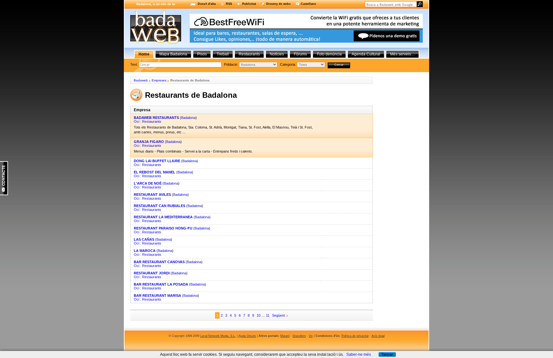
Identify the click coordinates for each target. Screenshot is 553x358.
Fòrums (300, 54)
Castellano (308, 3)
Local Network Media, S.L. (218, 335)
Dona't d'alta (207, 3)
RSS (229, 3)
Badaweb (141, 80)
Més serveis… (402, 54)
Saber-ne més (358, 354)
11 (267, 315)
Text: (134, 64)
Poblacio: (231, 64)
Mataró (285, 335)
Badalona (188, 118)
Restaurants (151, 121)
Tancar (387, 354)
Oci (136, 121)
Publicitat (249, 3)
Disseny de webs (278, 3)
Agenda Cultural (366, 54)
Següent (278, 315)
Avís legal (378, 335)
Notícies (277, 54)
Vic (311, 335)
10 (258, 315)
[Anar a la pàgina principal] (155, 42)
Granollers (299, 335)
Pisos (202, 54)
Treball (223, 54)
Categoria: (288, 64)
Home (144, 54)
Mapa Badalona (173, 54)
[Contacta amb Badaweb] (4, 194)
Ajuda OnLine (247, 335)
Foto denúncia (329, 54)
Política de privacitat (355, 335)
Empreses (159, 80)
